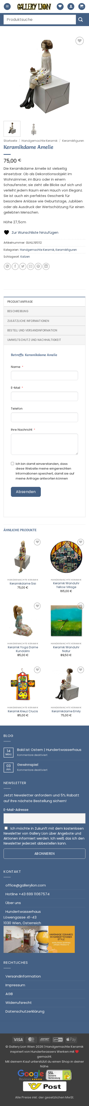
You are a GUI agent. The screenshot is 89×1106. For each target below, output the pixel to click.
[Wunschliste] (60, 6)
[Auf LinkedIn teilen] (46, 266)
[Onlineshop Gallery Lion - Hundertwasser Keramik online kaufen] (34, 6)
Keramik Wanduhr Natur (66, 649)
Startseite (10, 141)
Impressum (15, 985)
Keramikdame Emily (66, 711)
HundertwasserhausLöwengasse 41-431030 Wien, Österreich (22, 917)
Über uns (13, 902)
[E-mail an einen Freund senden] (30, 266)
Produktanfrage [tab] (20, 302)
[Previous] (11, 76)
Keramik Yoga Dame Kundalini (23, 649)
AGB (9, 993)
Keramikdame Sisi (23, 583)
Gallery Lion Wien (22, 1046)
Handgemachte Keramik (39, 141)
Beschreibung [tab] (17, 311)
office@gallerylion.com (25, 885)
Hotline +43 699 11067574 (27, 893)
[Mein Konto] (70, 6)
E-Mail (15, 387)
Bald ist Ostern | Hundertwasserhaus (49, 750)
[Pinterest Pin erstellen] (38, 266)
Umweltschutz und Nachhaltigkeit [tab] (34, 340)
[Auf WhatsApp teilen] (7, 266)
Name (15, 367)
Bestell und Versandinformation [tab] (32, 330)
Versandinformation (23, 976)
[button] (7, 6)
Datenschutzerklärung (24, 1011)
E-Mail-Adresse (16, 809)
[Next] (78, 76)
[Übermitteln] (80, 19)
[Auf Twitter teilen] (22, 266)
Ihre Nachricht (21, 429)
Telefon (17, 408)
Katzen (25, 257)
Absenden (26, 491)
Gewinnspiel (27, 765)
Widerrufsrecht (18, 1002)
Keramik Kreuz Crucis (23, 711)
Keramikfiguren (73, 141)
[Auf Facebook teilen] (15, 266)
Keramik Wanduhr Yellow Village (66, 585)
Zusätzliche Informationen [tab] (28, 321)
